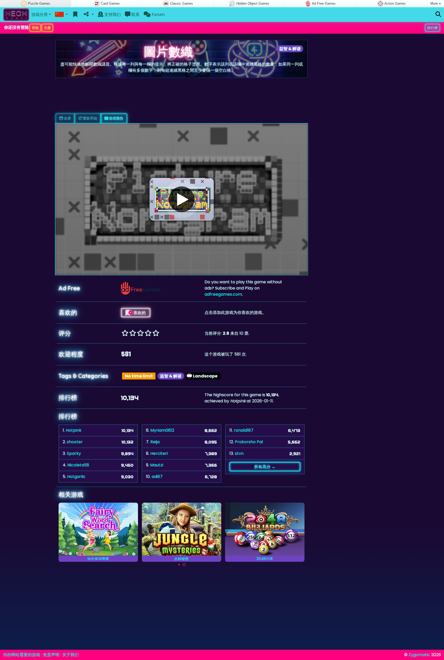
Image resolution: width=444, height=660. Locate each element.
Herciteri (159, 453)
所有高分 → (264, 466)
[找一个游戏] (438, 14)
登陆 (35, 27)
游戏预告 (115, 118)
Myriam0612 (162, 430)
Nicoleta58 (78, 465)
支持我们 (112, 14)
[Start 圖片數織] (182, 199)
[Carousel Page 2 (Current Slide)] (184, 564)
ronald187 (243, 430)
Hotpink (73, 430)
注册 (47, 27)
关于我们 (70, 655)
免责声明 (51, 655)
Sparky (74, 453)
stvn (239, 453)
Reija (155, 442)
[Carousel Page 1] (179, 564)
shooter (75, 442)
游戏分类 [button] (39, 14)
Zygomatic (419, 655)
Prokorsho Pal (249, 442)
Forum (158, 14)
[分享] (88, 15)
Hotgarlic (76, 477)
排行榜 (432, 27)
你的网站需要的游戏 (21, 655)
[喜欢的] (75, 15)
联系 (135, 14)
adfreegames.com (223, 294)
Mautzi (156, 465)
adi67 (157, 477)
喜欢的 (139, 312)
